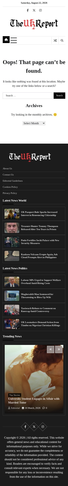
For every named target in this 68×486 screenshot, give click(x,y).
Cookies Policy (10, 187)
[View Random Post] (55, 40)
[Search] (61, 40)
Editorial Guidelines (13, 181)
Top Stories (14, 395)
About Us (7, 168)
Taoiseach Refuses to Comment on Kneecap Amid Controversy (38, 310)
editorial (15, 408)
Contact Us (8, 174)
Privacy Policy (10, 193)
